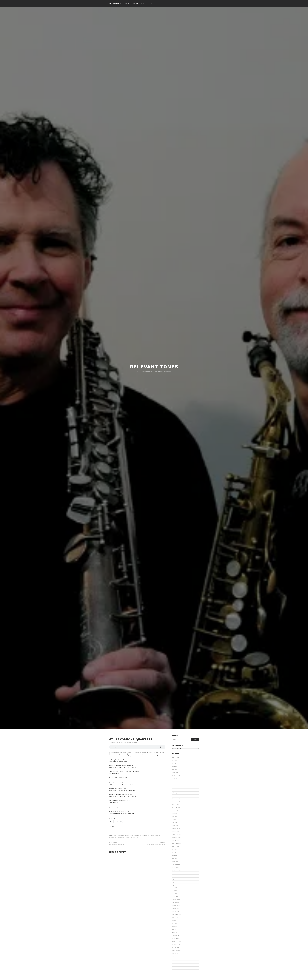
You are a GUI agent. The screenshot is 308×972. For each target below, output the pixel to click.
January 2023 (175, 867)
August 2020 (175, 953)
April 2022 (174, 893)
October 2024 (175, 805)
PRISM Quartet (117, 837)
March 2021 (175, 932)
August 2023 (175, 846)
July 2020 (174, 956)
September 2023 (176, 843)
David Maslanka (127, 835)
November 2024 (176, 802)
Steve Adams (134, 837)
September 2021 (176, 914)
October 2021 (175, 911)
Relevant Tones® (115, 3)
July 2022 (174, 885)
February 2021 (175, 935)
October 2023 (175, 840)
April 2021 (174, 929)
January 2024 (175, 831)
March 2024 (175, 825)
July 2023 (174, 849)
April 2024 (174, 822)
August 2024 (175, 810)
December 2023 (176, 834)
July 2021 (174, 920)
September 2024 (176, 807)
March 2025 (175, 790)
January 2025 (175, 796)
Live (142, 3)
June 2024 (174, 816)
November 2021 (176, 908)
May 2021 (174, 926)
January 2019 (175, 968)
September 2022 (176, 879)
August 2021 (175, 917)
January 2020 (175, 965)
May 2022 (174, 890)
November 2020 (176, 944)
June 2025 (174, 781)
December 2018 (176, 971)
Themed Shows (132, 742)
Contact (151, 3)
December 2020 (176, 941)
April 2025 (174, 787)
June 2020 (174, 959)
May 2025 (174, 784)
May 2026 (174, 766)
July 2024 (174, 813)
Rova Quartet (126, 837)
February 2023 (176, 864)
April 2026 (174, 769)
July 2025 (174, 778)
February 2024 (176, 828)
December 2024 (176, 799)
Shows (127, 3)
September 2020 (176, 950)
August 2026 (175, 757)
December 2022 (176, 870)
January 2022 (175, 902)
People (135, 3)
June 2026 (174, 763)
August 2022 (175, 882)
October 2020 (175, 947)
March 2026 (175, 772)
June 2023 (174, 852)
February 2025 (176, 793)
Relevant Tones (154, 367)
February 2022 (176, 899)
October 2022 (175, 876)
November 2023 (176, 837)
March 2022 (175, 896)
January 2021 (175, 938)
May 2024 (174, 819)
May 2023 (174, 855)
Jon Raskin (151, 835)
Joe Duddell (135, 835)
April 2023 (174, 858)
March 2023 (175, 861)
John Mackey (143, 835)
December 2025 (176, 775)
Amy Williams (118, 835)
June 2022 (174, 888)
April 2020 (174, 962)
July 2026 (174, 760)
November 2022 (176, 873)
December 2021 (176, 905)
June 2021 (174, 923)
